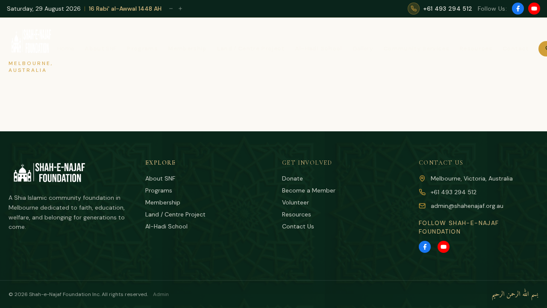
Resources (296, 214)
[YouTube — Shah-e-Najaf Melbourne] (534, 9)
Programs (158, 190)
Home (65, 48)
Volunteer (295, 202)
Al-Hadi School (166, 226)
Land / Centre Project (175, 214)
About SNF (160, 178)
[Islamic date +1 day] (180, 8)
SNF (101, 48)
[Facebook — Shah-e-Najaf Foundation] (518, 9)
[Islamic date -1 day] (171, 8)
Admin (161, 294)
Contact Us (298, 226)
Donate (292, 178)
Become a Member (308, 190)
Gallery (363, 48)
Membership (162, 202)
